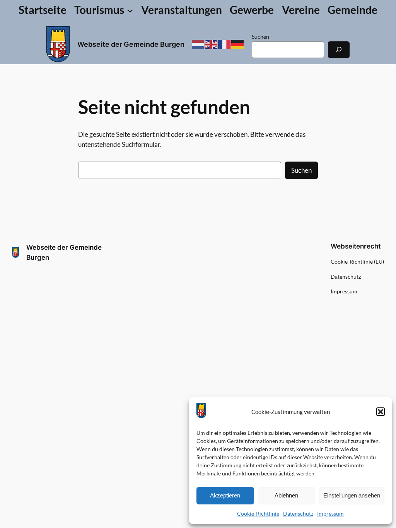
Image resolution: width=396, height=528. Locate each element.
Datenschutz (298, 513)
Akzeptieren (225, 495)
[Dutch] (198, 43)
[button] (380, 412)
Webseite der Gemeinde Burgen (130, 44)
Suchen (260, 36)
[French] (224, 43)
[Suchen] (339, 49)
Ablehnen (286, 495)
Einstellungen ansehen (351, 495)
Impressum (330, 513)
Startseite (43, 9)
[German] (237, 43)
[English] (211, 43)
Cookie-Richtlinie (258, 513)
